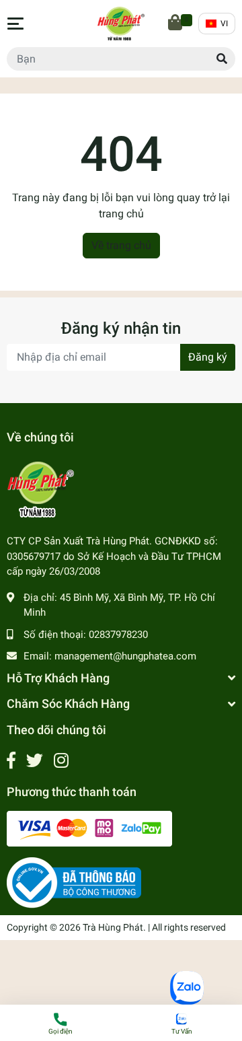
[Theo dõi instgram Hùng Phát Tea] (61, 760)
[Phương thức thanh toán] (89, 828)
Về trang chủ (121, 245)
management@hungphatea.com (125, 656)
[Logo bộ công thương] (74, 882)
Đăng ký (207, 357)
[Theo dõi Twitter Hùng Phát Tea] (34, 760)
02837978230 (118, 635)
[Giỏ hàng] (176, 23)
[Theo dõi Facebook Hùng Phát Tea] (11, 760)
